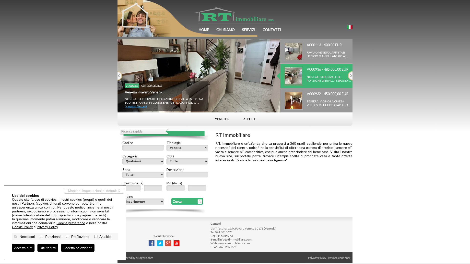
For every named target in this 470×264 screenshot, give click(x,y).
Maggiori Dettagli (136, 106)
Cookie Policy (22, 227)
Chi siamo (225, 30)
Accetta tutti (23, 248)
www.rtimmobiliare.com (234, 243)
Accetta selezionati (77, 248)
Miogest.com (144, 258)
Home (204, 30)
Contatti (272, 30)
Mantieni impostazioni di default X (94, 191)
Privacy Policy (317, 258)
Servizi (248, 30)
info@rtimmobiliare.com (235, 239)
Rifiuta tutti (48, 248)
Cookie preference (71, 223)
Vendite (222, 119)
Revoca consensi (339, 258)
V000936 (132, 86)
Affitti (249, 119)
